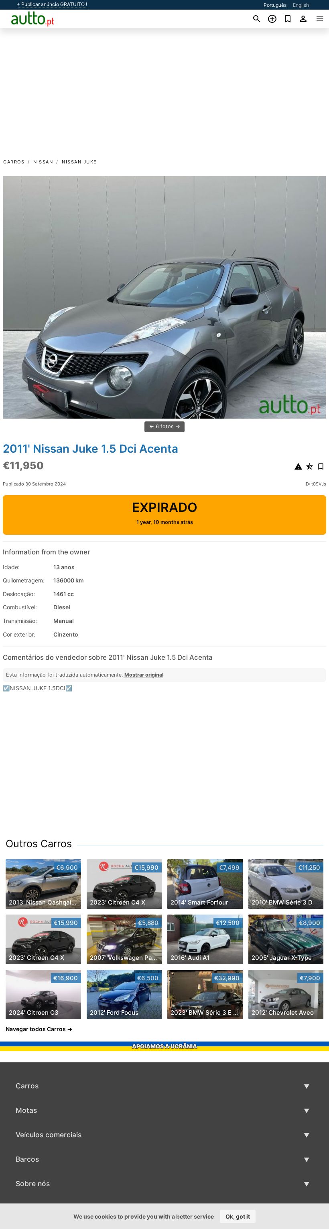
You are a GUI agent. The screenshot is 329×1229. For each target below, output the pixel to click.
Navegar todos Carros (36, 1029)
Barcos (27, 1159)
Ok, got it (237, 1216)
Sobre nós (33, 1183)
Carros (13, 162)
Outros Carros (39, 844)
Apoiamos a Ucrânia (164, 1046)
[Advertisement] (164, 97)
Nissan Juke (79, 162)
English (301, 5)
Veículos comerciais (48, 1134)
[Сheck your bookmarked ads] (288, 18)
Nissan (43, 162)
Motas (26, 1110)
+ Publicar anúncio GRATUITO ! (52, 4)
